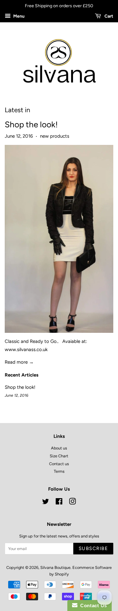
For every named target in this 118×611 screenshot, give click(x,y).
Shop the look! (31, 124)
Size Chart (59, 456)
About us (59, 448)
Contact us (59, 463)
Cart (108, 16)
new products (54, 136)
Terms (59, 471)
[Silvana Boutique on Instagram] (72, 502)
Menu (18, 16)
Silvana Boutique (55, 567)
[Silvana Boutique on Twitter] (45, 502)
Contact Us (92, 605)
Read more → (19, 362)
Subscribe (93, 548)
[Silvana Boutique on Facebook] (59, 502)
